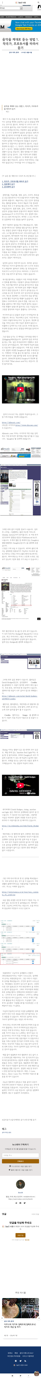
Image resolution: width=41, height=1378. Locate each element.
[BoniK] (20, 1184)
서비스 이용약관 (28, 1356)
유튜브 (10, 1353)
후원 (16, 1353)
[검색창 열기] (38, 2)
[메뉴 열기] (2, 2)
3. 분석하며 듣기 (8, 186)
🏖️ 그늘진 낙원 (20, 2)
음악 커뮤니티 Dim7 (26, 1353)
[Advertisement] (20, 78)
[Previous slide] (2, 1318)
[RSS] (25, 1361)
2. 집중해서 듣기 (8, 184)
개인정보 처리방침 (13, 1356)
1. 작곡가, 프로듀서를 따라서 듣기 (15, 181)
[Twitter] (20, 1375)
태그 (7, 111)
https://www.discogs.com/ (26, 425)
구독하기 (20, 1161)
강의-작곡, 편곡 (14, 52)
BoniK (20, 1192)
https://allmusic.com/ (11, 422)
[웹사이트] (16, 1203)
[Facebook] (12, 1375)
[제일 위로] (28, 1375)
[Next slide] (39, 1318)
